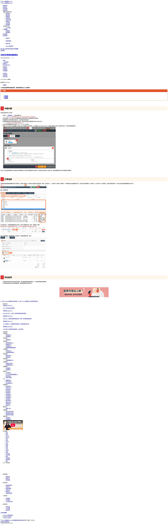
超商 (7, 452)
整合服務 (5, 75)
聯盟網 (4, 85)
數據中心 (5, 63)
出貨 (7, 440)
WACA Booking (6, 64)
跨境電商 (8, 458)
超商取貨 (5, 69)
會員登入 (5, 67)
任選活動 (8, 454)
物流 (7, 434)
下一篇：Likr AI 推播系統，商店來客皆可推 (28, 301)
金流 (7, 438)
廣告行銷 (5, 76)
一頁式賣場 (5, 62)
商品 (7, 432)
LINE (7, 444)
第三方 (7, 435)
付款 (7, 447)
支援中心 (5, 73)
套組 (4, 60)
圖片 (7, 461)
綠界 (7, 456)
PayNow (5, 66)
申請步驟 (6, 96)
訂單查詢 (6, 97)
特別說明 (6, 98)
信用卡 (7, 450)
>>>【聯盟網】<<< (10, 115)
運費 (7, 445)
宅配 (7, 448)
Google (7, 441)
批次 (7, 443)
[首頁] (6, 1)
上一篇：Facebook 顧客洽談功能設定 (9, 301)
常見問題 (5, 70)
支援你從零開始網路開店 (9, 55)
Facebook (8, 453)
